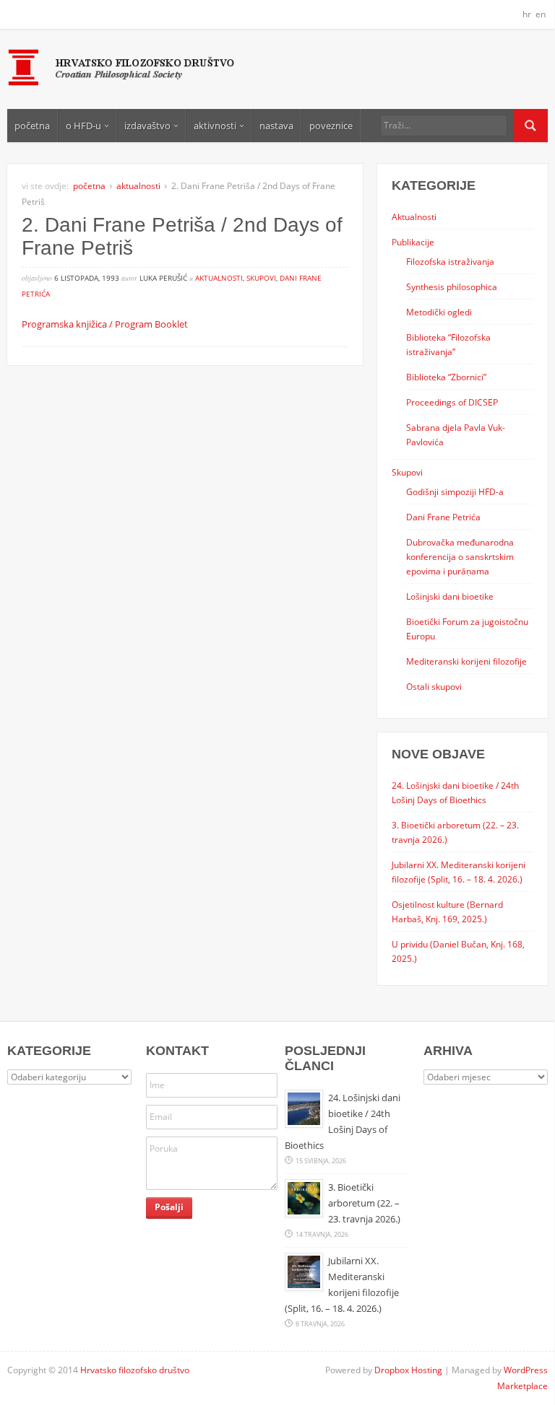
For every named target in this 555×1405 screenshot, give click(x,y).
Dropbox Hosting (408, 1370)
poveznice (331, 125)
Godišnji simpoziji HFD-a (455, 491)
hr (526, 14)
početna (32, 125)
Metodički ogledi (439, 312)
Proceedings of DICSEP (452, 402)
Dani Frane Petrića (443, 516)
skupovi (261, 278)
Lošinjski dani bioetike (450, 596)
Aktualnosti (414, 216)
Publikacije (413, 242)
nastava (276, 125)
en (540, 14)
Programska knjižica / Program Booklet (105, 324)
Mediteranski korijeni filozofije (466, 661)
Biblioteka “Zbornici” (446, 376)
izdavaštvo (147, 125)
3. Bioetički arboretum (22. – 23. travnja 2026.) (364, 1203)
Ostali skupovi (434, 686)
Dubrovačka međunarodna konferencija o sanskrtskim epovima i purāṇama (460, 556)
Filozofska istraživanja (450, 261)
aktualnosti (138, 186)
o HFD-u (83, 125)
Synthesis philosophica (451, 286)
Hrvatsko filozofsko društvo (134, 1370)
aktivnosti (215, 125)
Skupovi (407, 472)
